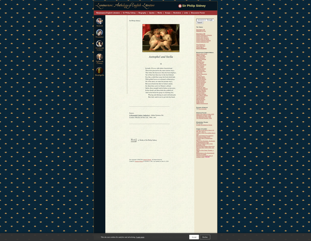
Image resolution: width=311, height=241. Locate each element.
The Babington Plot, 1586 (203, 117)
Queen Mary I (200, 47)
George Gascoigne (201, 74)
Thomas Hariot (200, 92)
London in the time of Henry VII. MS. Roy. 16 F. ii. (205, 131)
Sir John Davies (200, 96)
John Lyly (199, 75)
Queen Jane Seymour (202, 37)
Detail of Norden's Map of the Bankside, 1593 (204, 144)
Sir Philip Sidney (200, 78)
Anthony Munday (201, 90)
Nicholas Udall (200, 62)
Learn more (140, 237)
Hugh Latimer (200, 67)
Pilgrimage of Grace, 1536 (203, 115)
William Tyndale (200, 55)
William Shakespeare (202, 103)
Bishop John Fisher (201, 54)
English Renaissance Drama (204, 125)
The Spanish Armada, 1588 (204, 118)
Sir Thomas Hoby (201, 71)
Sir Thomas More (201, 56)
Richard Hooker (200, 80)
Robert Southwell (201, 82)
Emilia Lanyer (200, 102)
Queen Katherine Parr (202, 42)
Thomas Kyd (199, 86)
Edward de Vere (200, 87)
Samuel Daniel (200, 98)
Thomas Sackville (201, 59)
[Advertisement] (116, 54)
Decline (205, 237)
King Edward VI (200, 44)
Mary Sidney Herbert (202, 95)
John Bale (199, 60)
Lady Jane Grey (200, 46)
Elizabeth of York (201, 31)
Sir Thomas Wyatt (201, 64)
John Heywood (200, 58)
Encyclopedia (203, 108)
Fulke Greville (200, 100)
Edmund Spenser (201, 79)
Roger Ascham (200, 70)
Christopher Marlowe (202, 88)
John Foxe (199, 72)
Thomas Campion (201, 94)
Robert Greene (200, 83)
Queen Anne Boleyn (202, 36)
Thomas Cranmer (201, 68)
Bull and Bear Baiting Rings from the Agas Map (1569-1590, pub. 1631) (205, 148)
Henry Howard (200, 66)
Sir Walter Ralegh (201, 91)
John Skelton (200, 63)
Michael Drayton (200, 99)
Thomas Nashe (200, 76)
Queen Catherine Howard (203, 40)
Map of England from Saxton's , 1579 (204, 136)
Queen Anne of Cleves (202, 39)
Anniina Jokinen (147, 159)
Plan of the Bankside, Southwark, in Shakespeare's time (205, 141)
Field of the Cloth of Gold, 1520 (205, 114)
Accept (194, 237)
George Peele (200, 84)
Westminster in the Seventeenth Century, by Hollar (205, 153)
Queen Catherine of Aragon (204, 35)
